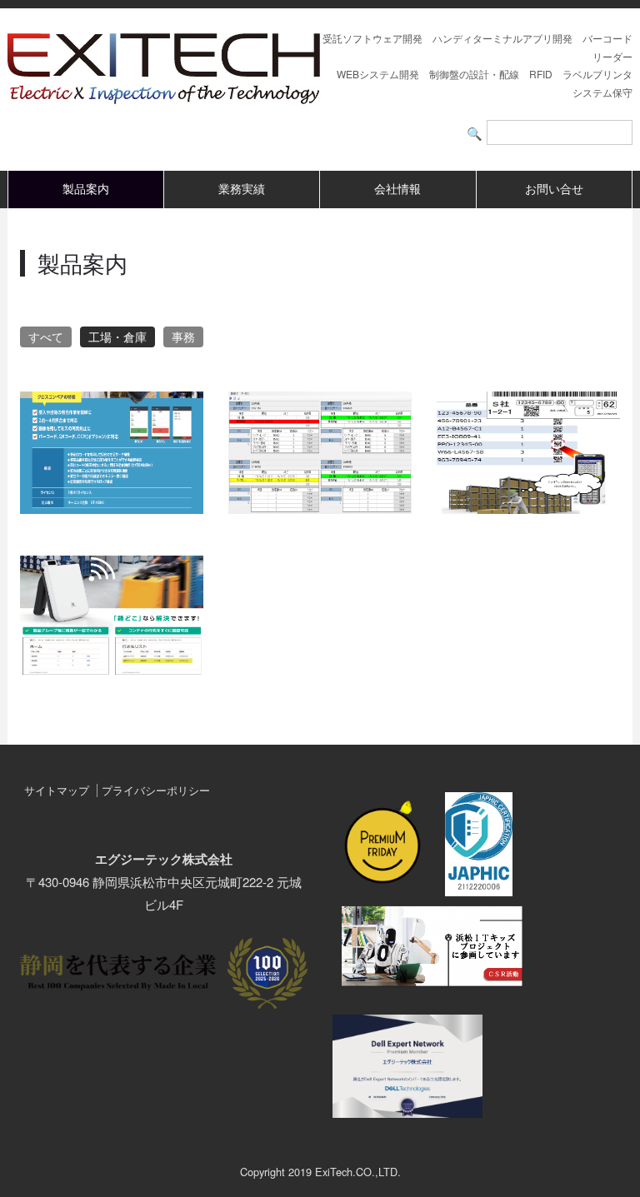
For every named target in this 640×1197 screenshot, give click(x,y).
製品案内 (85, 189)
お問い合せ (554, 189)
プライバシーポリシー (156, 790)
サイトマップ (56, 790)
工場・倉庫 (117, 337)
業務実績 (241, 189)
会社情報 (397, 189)
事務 (183, 337)
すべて (45, 337)
